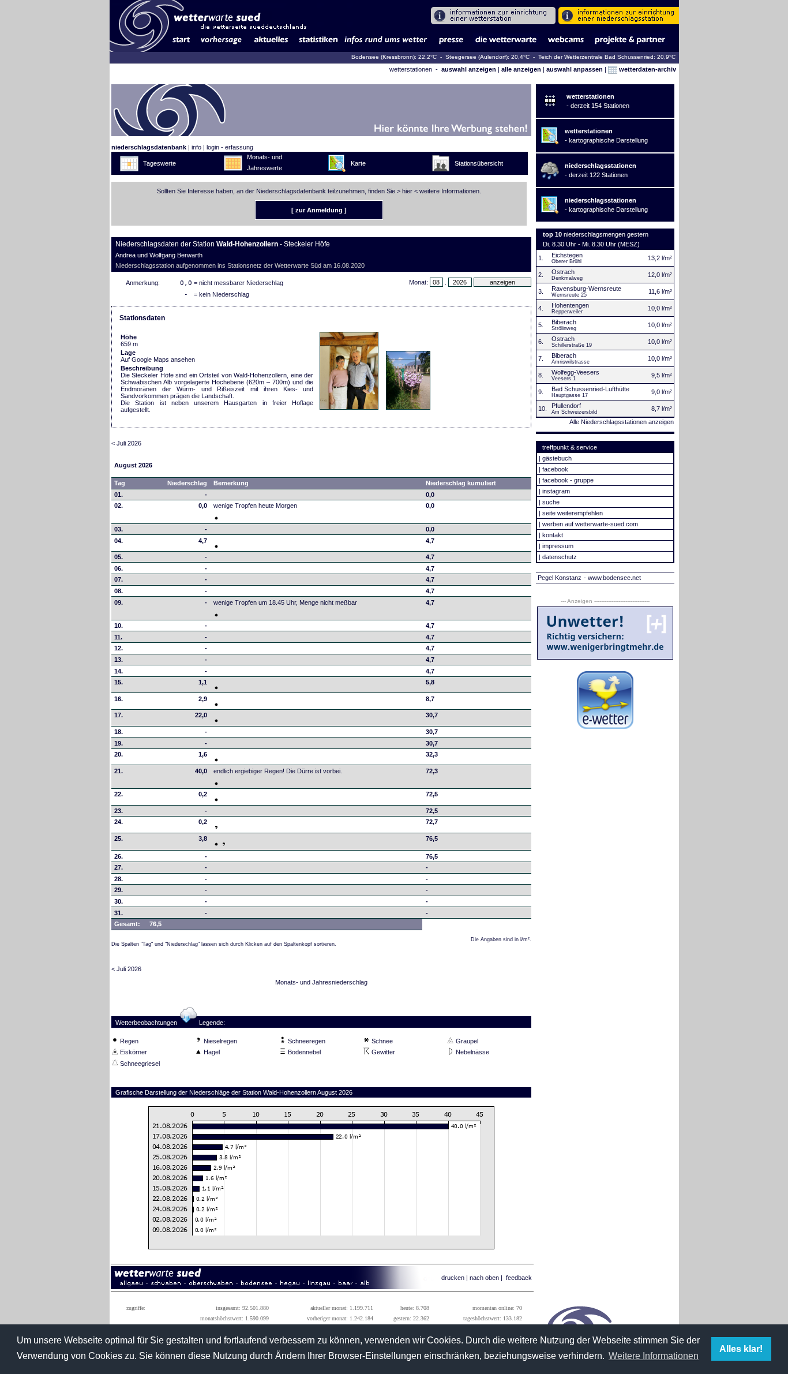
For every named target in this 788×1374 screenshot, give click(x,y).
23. (118, 810)
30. (118, 901)
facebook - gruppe (568, 480)
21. (118, 771)
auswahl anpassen (574, 69)
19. (118, 743)
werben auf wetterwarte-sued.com (590, 524)
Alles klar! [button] (741, 1349)
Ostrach (563, 271)
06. (118, 568)
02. (118, 505)
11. (118, 637)
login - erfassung (230, 147)
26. (118, 856)
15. (118, 682)
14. (118, 671)
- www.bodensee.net (612, 577)
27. (118, 867)
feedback (519, 1277)
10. (118, 625)
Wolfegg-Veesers (575, 372)
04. (118, 540)
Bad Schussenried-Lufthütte (590, 388)
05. (118, 556)
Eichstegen (567, 255)
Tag (119, 483)
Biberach (563, 322)
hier (407, 191)
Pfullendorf (566, 405)
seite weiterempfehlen (572, 513)
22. (118, 794)
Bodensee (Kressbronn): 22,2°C (394, 57)
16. (118, 698)
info (196, 147)
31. (118, 912)
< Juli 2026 (126, 443)
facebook (555, 469)
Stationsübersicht (479, 163)
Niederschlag (187, 483)
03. (118, 529)
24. (118, 821)
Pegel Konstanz (559, 577)
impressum (557, 545)
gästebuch (557, 458)
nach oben (484, 1277)
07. (118, 579)
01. (118, 494)
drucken (452, 1277)
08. (118, 590)
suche (551, 502)
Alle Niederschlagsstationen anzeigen (621, 421)
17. (118, 715)
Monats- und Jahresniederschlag (321, 982)
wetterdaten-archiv (646, 69)
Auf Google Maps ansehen (158, 359)
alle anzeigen (521, 69)
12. (118, 648)
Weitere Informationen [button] (654, 1356)
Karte (358, 163)
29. (118, 889)
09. (118, 602)
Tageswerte (159, 163)
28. (118, 878)
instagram (556, 491)
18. (118, 731)
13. (118, 659)
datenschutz (559, 556)
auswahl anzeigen (468, 69)
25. (118, 838)
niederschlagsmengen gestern (606, 234)
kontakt (552, 534)
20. (118, 754)
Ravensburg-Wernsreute (586, 288)
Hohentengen (570, 305)
